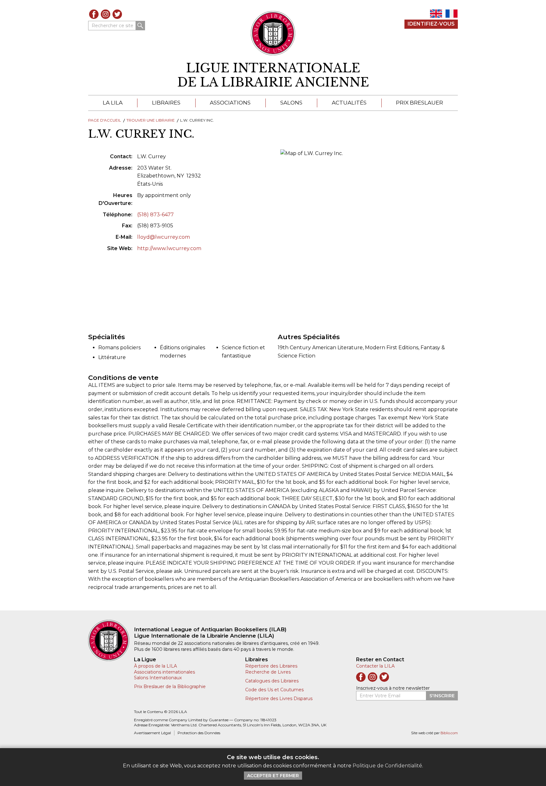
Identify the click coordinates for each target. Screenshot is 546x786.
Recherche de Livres (268, 672)
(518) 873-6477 (155, 215)
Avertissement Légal (152, 732)
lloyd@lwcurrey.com (163, 237)
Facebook (94, 14)
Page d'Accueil (104, 120)
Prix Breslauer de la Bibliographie (170, 686)
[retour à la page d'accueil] (111, 640)
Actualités (349, 102)
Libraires (166, 102)
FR (452, 13)
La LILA (113, 102)
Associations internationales (164, 672)
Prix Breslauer (419, 102)
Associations (230, 102)
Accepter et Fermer (273, 775)
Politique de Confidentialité (387, 766)
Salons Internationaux (158, 678)
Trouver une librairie (150, 120)
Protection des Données (199, 732)
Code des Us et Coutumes (274, 690)
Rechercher (140, 25)
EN (436, 13)
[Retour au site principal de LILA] (273, 33)
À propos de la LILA (155, 666)
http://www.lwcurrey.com (169, 248)
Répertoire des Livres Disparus (278, 698)
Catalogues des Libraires (272, 681)
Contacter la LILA (375, 666)
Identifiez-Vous (431, 24)
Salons (291, 102)
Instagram (105, 14)
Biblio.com (449, 733)
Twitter (117, 14)
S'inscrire (442, 696)
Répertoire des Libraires (271, 666)
